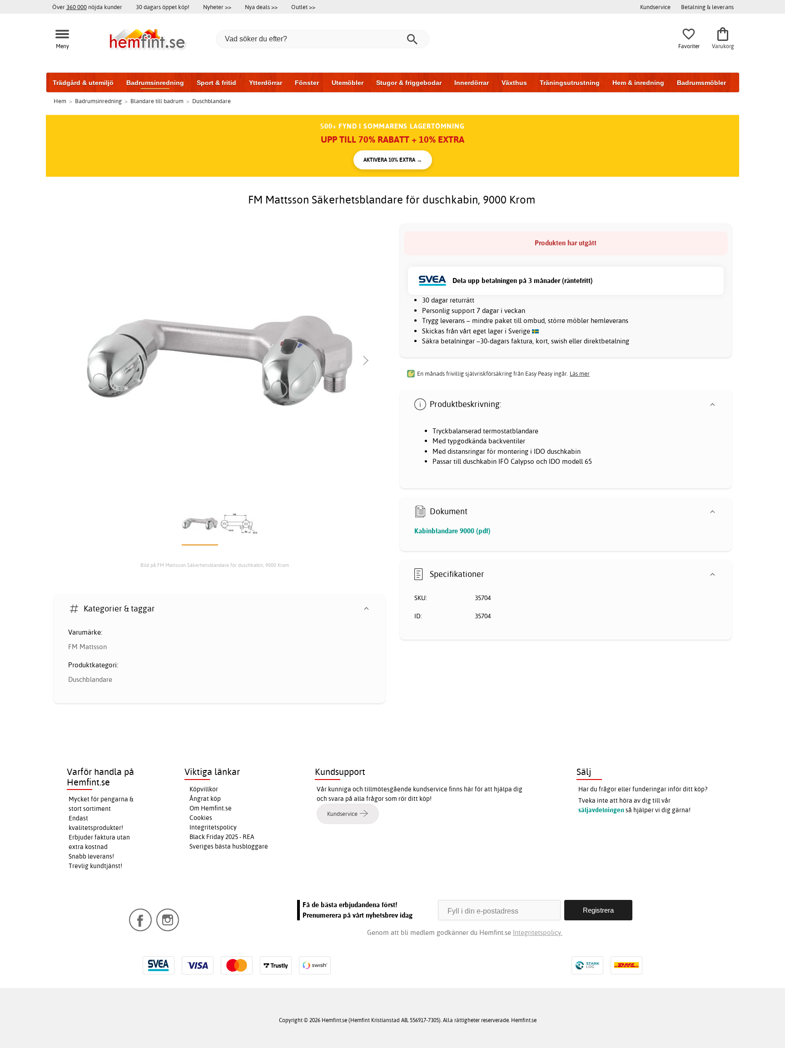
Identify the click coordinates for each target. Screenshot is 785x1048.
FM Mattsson (87, 646)
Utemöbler (347, 82)
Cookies (200, 818)
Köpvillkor (203, 789)
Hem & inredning (638, 82)
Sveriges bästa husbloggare (228, 846)
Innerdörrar (471, 82)
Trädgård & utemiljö (83, 82)
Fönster (307, 82)
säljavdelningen (601, 810)
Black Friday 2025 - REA (221, 837)
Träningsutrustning (570, 82)
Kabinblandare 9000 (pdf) (452, 530)
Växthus (514, 82)
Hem (60, 100)
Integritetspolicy (213, 827)
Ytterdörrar (265, 82)
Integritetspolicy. (537, 932)
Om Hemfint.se (210, 808)
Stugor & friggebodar (409, 82)
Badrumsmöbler (701, 82)
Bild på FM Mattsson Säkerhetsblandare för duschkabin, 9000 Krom (214, 565)
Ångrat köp (205, 799)
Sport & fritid (216, 82)
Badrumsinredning (155, 82)
